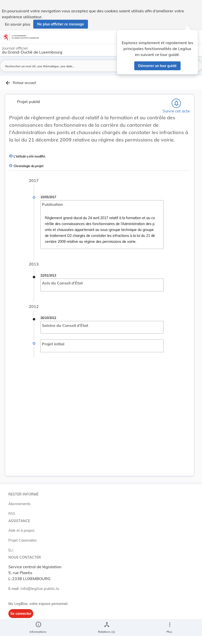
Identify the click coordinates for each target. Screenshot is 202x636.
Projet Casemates (22, 540)
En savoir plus (17, 24)
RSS (11, 514)
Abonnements (19, 504)
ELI (10, 550)
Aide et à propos (21, 530)
